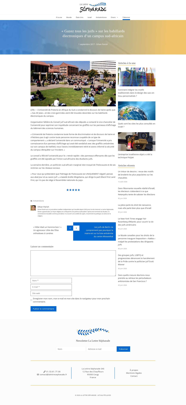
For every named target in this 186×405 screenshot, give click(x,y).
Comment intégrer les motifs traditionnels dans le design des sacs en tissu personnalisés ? (136, 92)
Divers (113, 17)
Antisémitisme (101, 17)
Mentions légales (134, 373)
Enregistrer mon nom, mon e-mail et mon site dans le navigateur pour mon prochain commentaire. (71, 300)
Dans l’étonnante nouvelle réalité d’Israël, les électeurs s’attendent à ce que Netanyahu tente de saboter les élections (136, 191)
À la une (59, 17)
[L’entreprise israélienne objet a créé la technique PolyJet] (136, 149)
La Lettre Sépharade (88, 395)
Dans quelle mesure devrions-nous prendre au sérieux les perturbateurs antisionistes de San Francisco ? (134, 278)
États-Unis (79, 17)
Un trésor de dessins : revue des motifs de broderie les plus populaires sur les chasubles (135, 174)
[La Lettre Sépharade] (93, 7)
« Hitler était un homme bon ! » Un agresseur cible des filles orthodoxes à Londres (47, 230)
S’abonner (126, 17)
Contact (134, 376)
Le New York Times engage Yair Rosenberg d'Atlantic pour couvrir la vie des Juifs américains (135, 221)
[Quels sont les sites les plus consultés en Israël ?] (136, 118)
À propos (134, 370)
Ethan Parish (102, 44)
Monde (69, 17)
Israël (90, 17)
